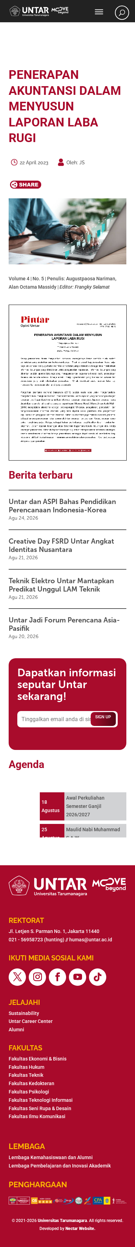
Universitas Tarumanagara (62, 1220)
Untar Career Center (31, 1021)
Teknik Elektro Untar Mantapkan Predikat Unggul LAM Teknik (61, 585)
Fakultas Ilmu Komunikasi (37, 1116)
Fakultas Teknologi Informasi (41, 1100)
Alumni (16, 1029)
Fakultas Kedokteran (31, 1083)
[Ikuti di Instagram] (37, 977)
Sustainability (24, 1013)
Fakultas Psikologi (29, 1092)
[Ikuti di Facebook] (57, 977)
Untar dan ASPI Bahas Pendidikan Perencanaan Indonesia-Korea (62, 505)
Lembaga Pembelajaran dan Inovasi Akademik (60, 1165)
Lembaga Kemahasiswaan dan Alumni (51, 1157)
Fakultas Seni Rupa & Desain (40, 1108)
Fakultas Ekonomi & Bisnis (37, 1059)
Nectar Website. (80, 1228)
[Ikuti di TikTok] (97, 977)
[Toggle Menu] (99, 11)
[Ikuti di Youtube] (77, 977)
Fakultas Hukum (26, 1067)
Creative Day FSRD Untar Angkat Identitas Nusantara (61, 545)
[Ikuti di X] (17, 977)
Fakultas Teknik (26, 1075)
